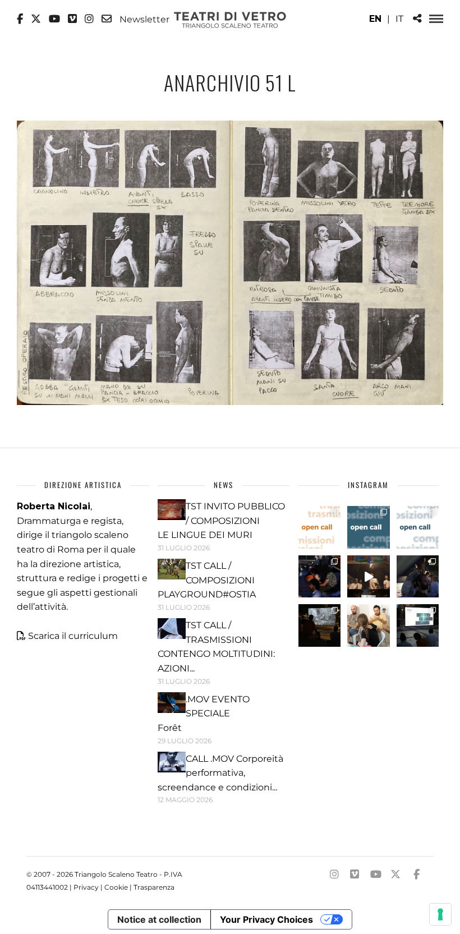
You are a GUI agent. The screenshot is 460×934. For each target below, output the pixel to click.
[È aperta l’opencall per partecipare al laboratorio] (368, 527)
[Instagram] (89, 19)
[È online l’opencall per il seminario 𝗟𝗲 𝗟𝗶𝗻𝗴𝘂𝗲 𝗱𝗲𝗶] (418, 527)
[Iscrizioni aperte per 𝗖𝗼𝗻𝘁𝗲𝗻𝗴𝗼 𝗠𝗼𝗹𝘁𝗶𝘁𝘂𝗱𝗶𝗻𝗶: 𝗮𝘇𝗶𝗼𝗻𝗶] (319, 527)
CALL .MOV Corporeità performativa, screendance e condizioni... (220, 773)
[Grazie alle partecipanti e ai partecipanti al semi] (368, 625)
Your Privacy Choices (266, 919)
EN (375, 18)
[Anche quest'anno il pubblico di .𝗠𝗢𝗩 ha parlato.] (319, 576)
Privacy (86, 887)
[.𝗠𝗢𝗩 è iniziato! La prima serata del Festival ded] (418, 625)
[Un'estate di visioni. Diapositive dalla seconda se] (319, 625)
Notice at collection (159, 919)
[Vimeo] (72, 19)
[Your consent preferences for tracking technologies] (440, 914)
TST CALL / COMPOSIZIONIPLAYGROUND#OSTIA (207, 580)
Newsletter (143, 19)
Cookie (116, 887)
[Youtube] (54, 19)
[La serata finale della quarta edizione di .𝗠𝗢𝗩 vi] (418, 576)
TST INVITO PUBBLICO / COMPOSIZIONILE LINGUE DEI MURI (221, 520)
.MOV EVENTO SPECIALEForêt (204, 713)
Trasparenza (154, 887)
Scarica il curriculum (73, 636)
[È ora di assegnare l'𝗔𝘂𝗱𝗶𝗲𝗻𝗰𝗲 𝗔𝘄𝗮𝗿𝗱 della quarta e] (368, 576)
